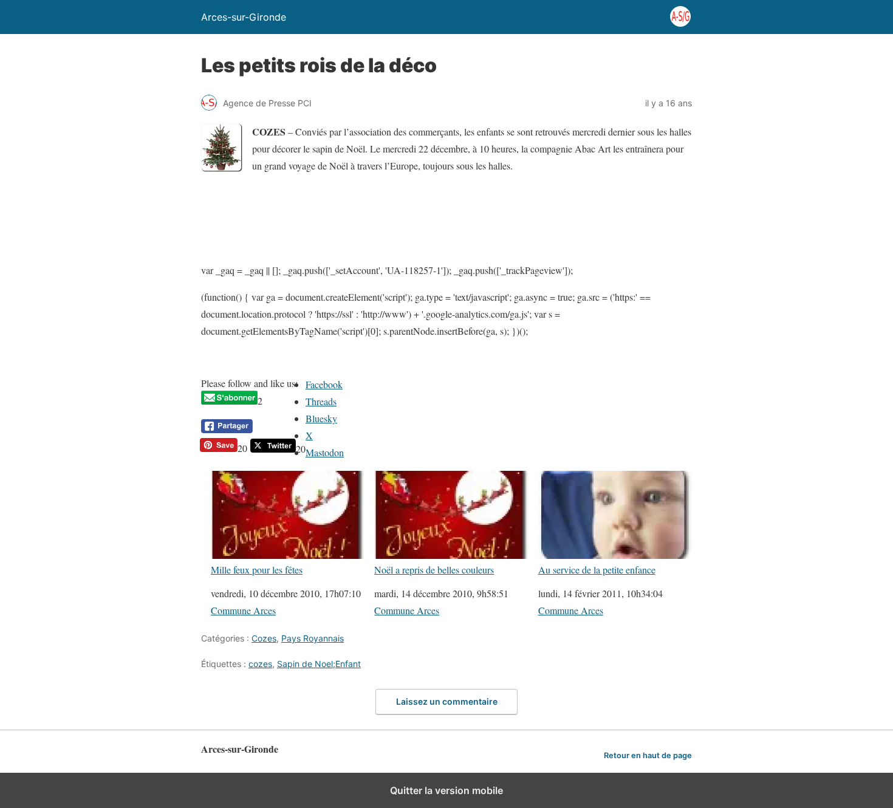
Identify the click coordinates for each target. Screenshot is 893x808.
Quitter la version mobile (446, 790)
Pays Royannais (312, 638)
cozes (260, 664)
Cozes (263, 638)
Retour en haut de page (648, 755)
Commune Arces (243, 610)
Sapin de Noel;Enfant (319, 664)
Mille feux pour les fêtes (257, 569)
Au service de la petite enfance (596, 569)
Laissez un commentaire (447, 701)
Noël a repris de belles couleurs (434, 569)
